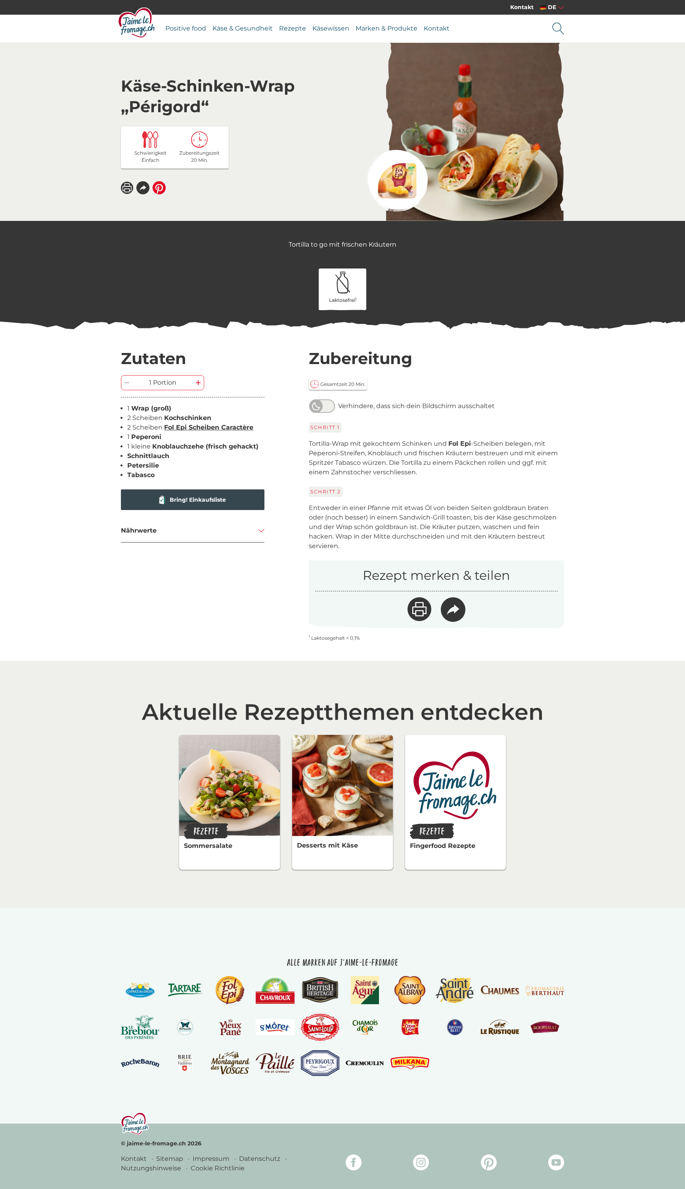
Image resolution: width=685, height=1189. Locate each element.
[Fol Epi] (230, 990)
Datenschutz (260, 1158)
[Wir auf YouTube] (556, 1163)
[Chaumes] (499, 990)
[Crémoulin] (365, 1063)
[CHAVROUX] (275, 990)
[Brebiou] (140, 1027)
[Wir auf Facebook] (354, 1163)
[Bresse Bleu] (455, 1027)
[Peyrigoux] (320, 1063)
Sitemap (170, 1158)
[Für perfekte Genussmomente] (135, 1123)
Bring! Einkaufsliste (198, 499)
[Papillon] (185, 1027)
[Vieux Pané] (230, 1027)
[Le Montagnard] (230, 1062)
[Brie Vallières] (185, 1063)
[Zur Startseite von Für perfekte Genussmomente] (137, 22)
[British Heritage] (320, 990)
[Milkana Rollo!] (409, 1063)
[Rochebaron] (140, 1063)
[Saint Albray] (409, 990)
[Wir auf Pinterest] (489, 1163)
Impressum (212, 1158)
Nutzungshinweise (152, 1168)
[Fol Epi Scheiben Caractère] (397, 180)
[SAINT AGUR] (365, 990)
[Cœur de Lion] (409, 1027)
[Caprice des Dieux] (140, 990)
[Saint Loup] (320, 1027)
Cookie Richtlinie (218, 1168)
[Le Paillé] (275, 1063)
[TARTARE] (185, 990)
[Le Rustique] (499, 1027)
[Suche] (558, 29)
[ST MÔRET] (275, 1027)
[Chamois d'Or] (365, 1027)
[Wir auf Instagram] (421, 1163)
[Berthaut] (545, 990)
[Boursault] (545, 1027)
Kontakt (522, 7)
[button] (142, 187)
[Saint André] (455, 990)
